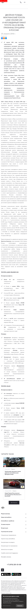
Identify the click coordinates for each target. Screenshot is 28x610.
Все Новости (14, 502)
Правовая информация (6, 593)
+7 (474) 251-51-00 (14, 564)
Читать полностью (6, 605)
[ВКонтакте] (2, 38)
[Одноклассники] (4, 38)
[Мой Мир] (6, 38)
